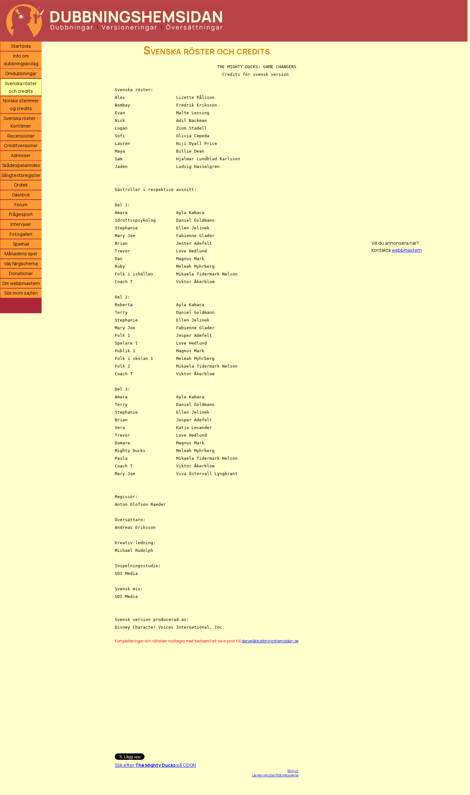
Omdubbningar (20, 73)
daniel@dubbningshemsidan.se (270, 641)
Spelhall (21, 244)
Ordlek (21, 185)
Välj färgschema (21, 263)
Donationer (21, 273)
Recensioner (21, 136)
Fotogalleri (21, 234)
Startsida (21, 46)
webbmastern (407, 250)
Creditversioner (21, 145)
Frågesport (21, 214)
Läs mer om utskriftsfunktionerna (275, 775)
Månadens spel (20, 253)
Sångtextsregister (21, 175)
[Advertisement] (205, 695)
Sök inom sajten (21, 293)
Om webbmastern (21, 283)
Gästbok (21, 195)
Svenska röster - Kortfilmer (21, 122)
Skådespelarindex (21, 165)
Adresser (21, 155)
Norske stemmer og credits (21, 104)
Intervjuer (21, 224)
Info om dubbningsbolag (21, 60)
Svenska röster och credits (21, 87)
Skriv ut (292, 770)
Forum (20, 205)
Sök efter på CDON (155, 765)
